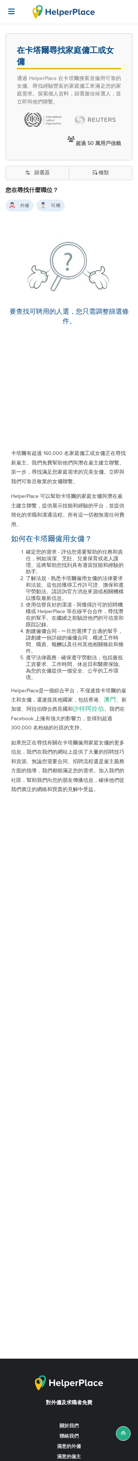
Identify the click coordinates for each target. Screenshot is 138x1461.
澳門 (110, 699)
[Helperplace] (8, 7)
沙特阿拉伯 (88, 709)
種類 (104, 173)
